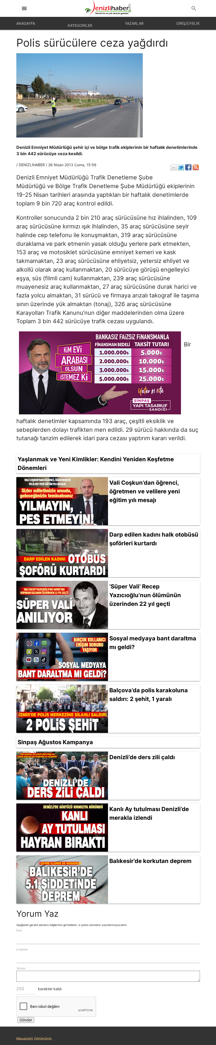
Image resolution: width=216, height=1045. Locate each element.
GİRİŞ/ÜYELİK (188, 23)
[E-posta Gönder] (173, 167)
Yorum (20, 968)
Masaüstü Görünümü (34, 1038)
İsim (19, 930)
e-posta (21, 949)
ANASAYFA (25, 23)
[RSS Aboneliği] (196, 167)
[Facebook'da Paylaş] (188, 167)
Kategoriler (80, 25)
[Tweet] (181, 167)
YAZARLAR (134, 23)
